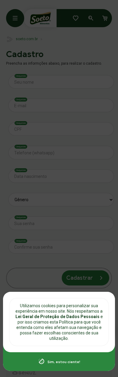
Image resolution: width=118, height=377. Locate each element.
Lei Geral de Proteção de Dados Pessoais (57, 316)
